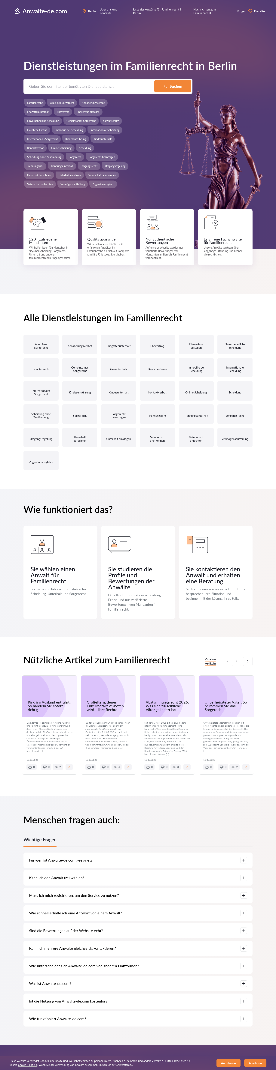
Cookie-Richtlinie (27, 1064)
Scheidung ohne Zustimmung (44, 157)
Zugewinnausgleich (103, 184)
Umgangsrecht (89, 166)
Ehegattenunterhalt (38, 111)
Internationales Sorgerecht (42, 139)
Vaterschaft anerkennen (102, 175)
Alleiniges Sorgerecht (62, 102)
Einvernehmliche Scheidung (43, 120)
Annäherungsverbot (93, 102)
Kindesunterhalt (103, 139)
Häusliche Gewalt (37, 130)
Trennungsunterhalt (62, 166)
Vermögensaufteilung (72, 184)
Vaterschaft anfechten (40, 184)
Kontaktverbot (35, 148)
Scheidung (85, 148)
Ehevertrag (63, 111)
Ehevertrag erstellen (88, 111)
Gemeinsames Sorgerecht (81, 120)
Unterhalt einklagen (70, 175)
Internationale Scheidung (104, 130)
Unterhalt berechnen (39, 175)
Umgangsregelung (115, 166)
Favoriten (260, 11)
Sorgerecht (75, 157)
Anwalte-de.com (45, 11)
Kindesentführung (75, 139)
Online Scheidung (61, 148)
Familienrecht (35, 102)
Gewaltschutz (111, 120)
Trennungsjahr (35, 166)
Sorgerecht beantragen (102, 157)
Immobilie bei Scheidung (69, 130)
